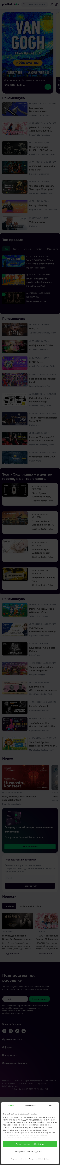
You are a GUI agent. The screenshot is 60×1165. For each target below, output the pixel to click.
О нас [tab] (49, 1105)
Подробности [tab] (30, 1105)
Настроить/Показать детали (29, 1151)
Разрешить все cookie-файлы (30, 1144)
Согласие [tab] (11, 1105)
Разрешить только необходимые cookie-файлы (30, 1159)
